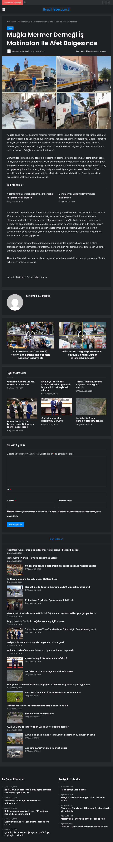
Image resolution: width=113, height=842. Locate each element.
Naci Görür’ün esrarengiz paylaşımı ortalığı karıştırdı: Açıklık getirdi (43, 549)
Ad (9, 489)
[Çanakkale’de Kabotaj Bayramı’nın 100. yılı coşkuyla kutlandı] (15, 591)
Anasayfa (13, 22)
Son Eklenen (56, 539)
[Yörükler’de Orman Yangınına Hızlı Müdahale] (91, 406)
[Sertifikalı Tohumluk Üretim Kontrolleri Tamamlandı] (15, 696)
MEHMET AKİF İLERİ (20, 51)
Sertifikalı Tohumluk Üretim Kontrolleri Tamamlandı (53, 692)
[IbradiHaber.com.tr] (56, 9)
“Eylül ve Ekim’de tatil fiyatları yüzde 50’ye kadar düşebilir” (38, 726)
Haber (22, 22)
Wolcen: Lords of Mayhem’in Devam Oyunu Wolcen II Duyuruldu (40, 650)
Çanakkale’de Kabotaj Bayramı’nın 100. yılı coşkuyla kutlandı (57, 587)
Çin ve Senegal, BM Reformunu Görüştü (52, 419)
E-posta (11, 500)
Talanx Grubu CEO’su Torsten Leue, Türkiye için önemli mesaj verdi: (20, 424)
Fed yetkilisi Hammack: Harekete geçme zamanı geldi (35, 642)
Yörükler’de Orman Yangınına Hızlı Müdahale (89, 419)
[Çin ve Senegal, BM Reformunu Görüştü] (56, 406)
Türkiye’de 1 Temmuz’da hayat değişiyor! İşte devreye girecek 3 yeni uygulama (48, 684)
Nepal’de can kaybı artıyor (39, 713)
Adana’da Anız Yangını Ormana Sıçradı (46, 747)
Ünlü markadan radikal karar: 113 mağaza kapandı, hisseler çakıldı (53, 2)
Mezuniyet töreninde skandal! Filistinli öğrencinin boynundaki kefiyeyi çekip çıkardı (56, 386)
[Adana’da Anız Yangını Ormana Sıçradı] (15, 752)
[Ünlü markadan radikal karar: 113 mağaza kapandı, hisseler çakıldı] (15, 569)
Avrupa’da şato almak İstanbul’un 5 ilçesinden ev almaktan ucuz (60, 734)
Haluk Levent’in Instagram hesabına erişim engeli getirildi (38, 705)
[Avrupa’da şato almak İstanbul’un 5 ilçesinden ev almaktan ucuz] (15, 738)
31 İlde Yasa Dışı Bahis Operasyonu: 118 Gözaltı (49, 600)
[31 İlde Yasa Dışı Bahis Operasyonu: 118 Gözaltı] (15, 604)
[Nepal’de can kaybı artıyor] (15, 717)
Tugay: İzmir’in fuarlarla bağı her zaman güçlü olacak (89, 384)
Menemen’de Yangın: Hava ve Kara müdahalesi (32, 557)
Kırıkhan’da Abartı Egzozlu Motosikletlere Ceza (21, 383)
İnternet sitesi (65, 500)
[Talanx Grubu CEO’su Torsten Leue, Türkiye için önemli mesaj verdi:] (22, 408)
